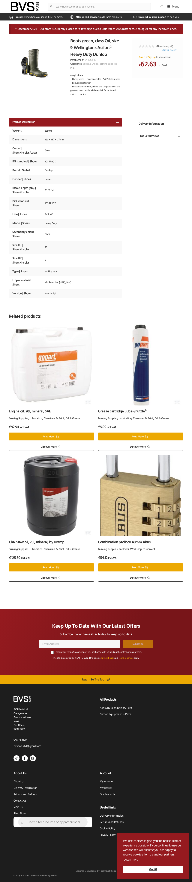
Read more (48, 436)
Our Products (107, 794)
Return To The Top (93, 679)
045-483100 (20, 740)
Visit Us (18, 807)
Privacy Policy (107, 658)
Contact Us (20, 800)
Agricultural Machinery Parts (116, 708)
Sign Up (151, 57)
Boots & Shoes (90, 64)
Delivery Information (151, 123)
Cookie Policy (107, 828)
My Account (107, 781)
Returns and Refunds (25, 794)
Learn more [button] (131, 859)
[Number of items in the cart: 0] (162, 6)
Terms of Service (125, 658)
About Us (19, 781)
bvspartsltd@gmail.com (27, 746)
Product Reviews (149, 136)
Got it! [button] (153, 869)
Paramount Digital (108, 871)
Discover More (48, 447)
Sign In (142, 57)
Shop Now (20, 813)
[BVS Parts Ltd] (25, 6)
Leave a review (169, 50)
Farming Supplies (108, 64)
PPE (72, 68)
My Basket (106, 788)
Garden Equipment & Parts (115, 714)
